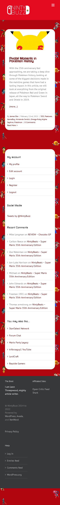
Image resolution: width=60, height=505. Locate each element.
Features (48, 116)
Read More (11, 125)
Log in (10, 453)
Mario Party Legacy (18, 342)
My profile (14, 164)
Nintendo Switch (23, 119)
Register (13, 185)
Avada (20, 416)
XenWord (14, 419)
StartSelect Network (19, 328)
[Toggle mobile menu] (53, 5)
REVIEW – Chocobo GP (39, 234)
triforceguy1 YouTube (20, 349)
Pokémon (18, 122)
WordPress (10, 416)
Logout (12, 192)
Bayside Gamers (17, 363)
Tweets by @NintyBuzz (18, 216)
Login (12, 178)
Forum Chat (15, 335)
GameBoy (11, 119)
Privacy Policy (12, 431)
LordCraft (13, 356)
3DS (42, 116)
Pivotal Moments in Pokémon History (22, 59)
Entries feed (13, 460)
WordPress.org (14, 474)
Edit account (15, 171)
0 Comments (29, 122)
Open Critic (38, 389)
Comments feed (15, 467)
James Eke (14, 116)
